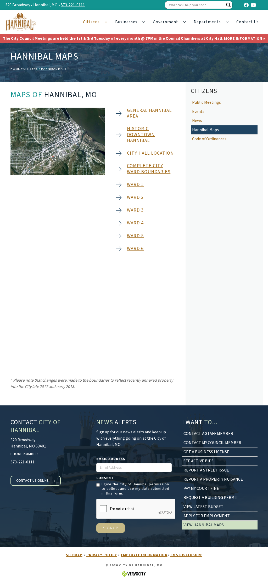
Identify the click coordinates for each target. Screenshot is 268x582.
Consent (105, 478)
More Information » (244, 38)
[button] (35, 481)
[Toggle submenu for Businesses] (144, 22)
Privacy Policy (101, 555)
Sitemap (74, 555)
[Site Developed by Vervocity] (134, 573)
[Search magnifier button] (228, 5)
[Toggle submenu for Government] (184, 22)
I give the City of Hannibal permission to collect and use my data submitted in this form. (135, 489)
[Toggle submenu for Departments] (227, 22)
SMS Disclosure (186, 555)
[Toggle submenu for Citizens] (106, 22)
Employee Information (144, 555)
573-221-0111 (73, 5)
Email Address (110, 459)
